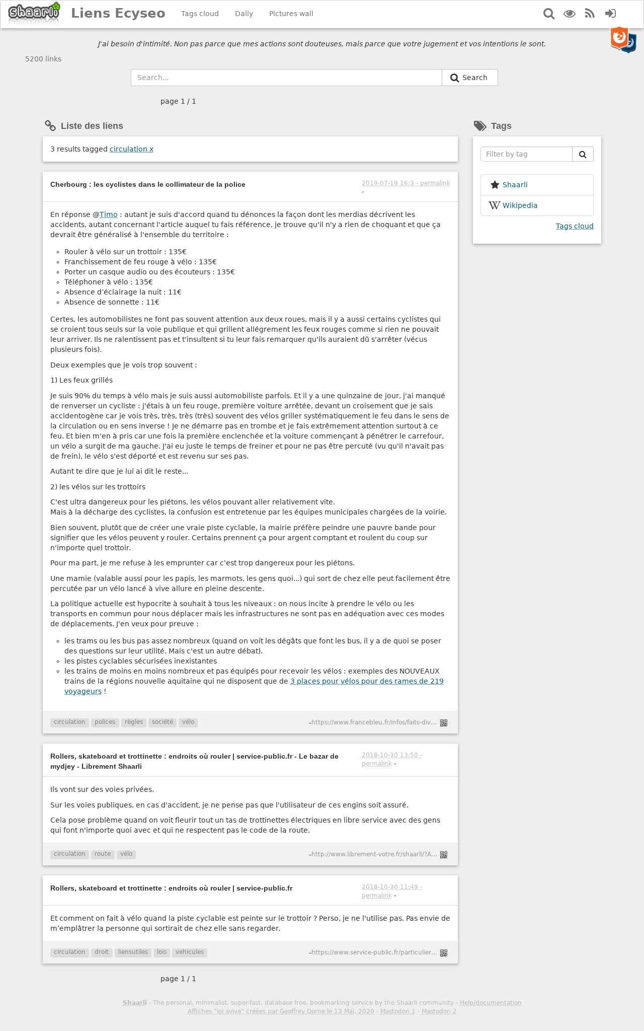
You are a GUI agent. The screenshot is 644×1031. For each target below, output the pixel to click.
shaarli (515, 185)
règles (134, 721)
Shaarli (135, 1002)
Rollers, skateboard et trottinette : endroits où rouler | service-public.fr (171, 888)
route (103, 853)
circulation (131, 149)
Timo (109, 214)
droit (102, 951)
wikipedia (520, 205)
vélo (188, 721)
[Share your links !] (34, 14)
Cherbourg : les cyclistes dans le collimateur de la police (148, 184)
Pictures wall (291, 14)
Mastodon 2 (439, 1011)
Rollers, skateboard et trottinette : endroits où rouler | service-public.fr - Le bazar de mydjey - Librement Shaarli (194, 761)
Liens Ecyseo (118, 13)
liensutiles (133, 951)
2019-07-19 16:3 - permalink (406, 183)
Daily (244, 14)
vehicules (190, 951)
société (162, 721)
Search (476, 77)
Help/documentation (491, 1002)
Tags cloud (200, 14)
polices (105, 721)
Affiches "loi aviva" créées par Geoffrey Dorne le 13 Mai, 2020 (281, 1011)
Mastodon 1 (398, 1011)
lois (162, 951)
